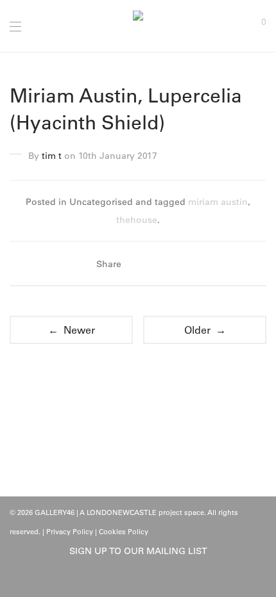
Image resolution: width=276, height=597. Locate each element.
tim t (52, 155)
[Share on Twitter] (156, 264)
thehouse (136, 219)
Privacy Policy (69, 531)
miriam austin (218, 202)
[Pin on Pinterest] (175, 264)
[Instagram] (148, 579)
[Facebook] (128, 579)
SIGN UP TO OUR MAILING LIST (138, 551)
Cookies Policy (123, 531)
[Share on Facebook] (138, 264)
